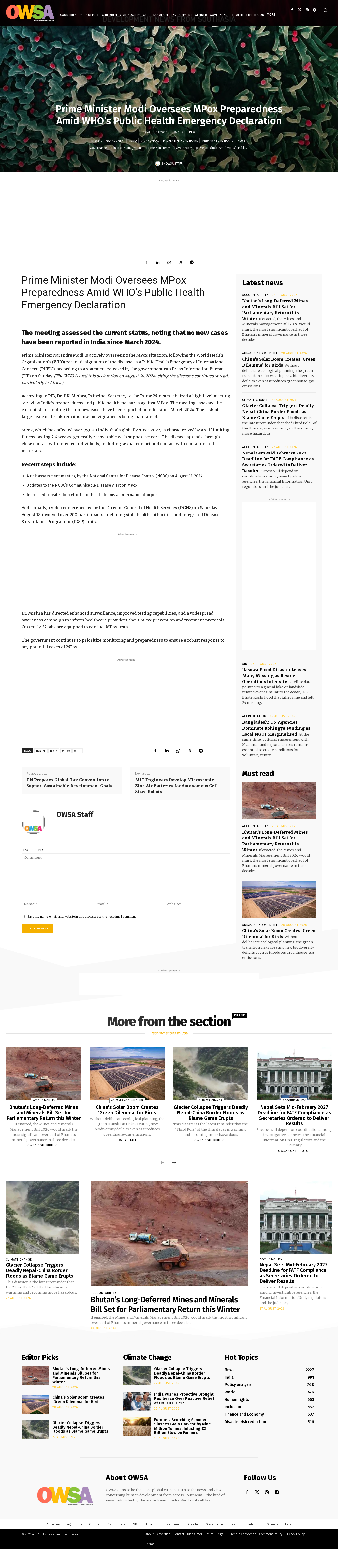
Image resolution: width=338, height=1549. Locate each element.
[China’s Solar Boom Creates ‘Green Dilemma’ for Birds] (279, 899)
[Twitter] (299, 10)
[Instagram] (307, 10)
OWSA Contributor (43, 1145)
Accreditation (254, 716)
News (241, 140)
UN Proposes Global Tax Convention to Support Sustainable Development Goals (69, 782)
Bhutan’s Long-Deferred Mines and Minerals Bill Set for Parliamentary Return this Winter (44, 1112)
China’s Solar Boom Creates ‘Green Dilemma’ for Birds (127, 1110)
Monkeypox (150, 140)
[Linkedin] (158, 262)
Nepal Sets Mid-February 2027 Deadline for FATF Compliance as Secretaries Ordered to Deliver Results (294, 1115)
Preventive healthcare (180, 140)
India (133, 140)
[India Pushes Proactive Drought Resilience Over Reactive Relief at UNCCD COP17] (137, 1401)
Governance (98, 148)
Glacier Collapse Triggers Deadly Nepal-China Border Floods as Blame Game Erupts (278, 411)
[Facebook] (292, 10)
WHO (77, 751)
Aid (244, 663)
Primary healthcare (217, 140)
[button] (325, 10)
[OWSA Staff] (158, 163)
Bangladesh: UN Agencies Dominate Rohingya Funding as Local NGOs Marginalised (276, 728)
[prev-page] (162, 1162)
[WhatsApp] (169, 262)
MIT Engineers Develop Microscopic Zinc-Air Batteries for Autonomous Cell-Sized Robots (177, 785)
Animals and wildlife (260, 353)
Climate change (255, 399)
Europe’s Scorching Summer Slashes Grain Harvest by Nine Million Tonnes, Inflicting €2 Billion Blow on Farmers (182, 1426)
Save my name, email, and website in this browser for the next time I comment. (82, 916)
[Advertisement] (169, 217)
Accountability (255, 294)
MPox (66, 751)
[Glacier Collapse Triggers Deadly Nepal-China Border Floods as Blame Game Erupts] (210, 1073)
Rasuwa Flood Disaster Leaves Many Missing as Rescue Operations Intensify (274, 675)
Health (41, 751)
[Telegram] (314, 10)
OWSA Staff (174, 163)
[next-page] (174, 1162)
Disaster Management (108, 140)
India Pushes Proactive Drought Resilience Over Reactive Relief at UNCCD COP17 (184, 1398)
